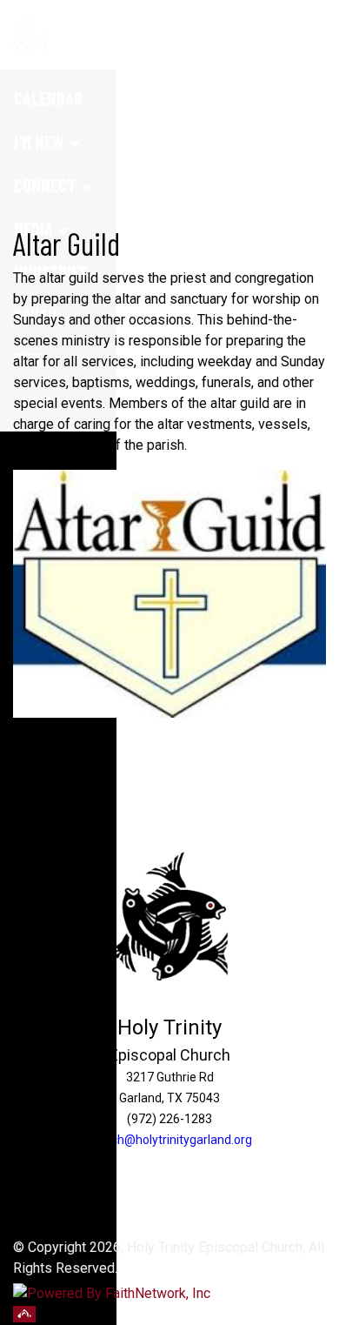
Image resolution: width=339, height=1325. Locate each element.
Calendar (48, 98)
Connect (45, 185)
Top (24, 1314)
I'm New (39, 141)
